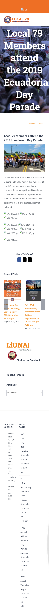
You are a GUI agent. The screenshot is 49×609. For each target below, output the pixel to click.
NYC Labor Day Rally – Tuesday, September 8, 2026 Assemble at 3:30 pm (12, 312)
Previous (32, 123)
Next (41, 123)
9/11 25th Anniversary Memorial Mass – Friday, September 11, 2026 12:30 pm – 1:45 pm (25, 500)
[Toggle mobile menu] (44, 19)
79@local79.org (11, 477)
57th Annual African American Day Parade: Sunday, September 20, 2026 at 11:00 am (25, 548)
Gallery (12, 291)
